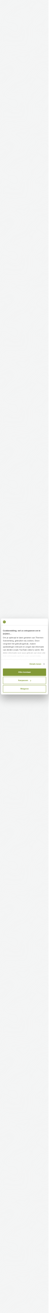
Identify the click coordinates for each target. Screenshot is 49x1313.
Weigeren (24, 689)
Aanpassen (23, 680)
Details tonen (35, 664)
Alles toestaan (24, 672)
